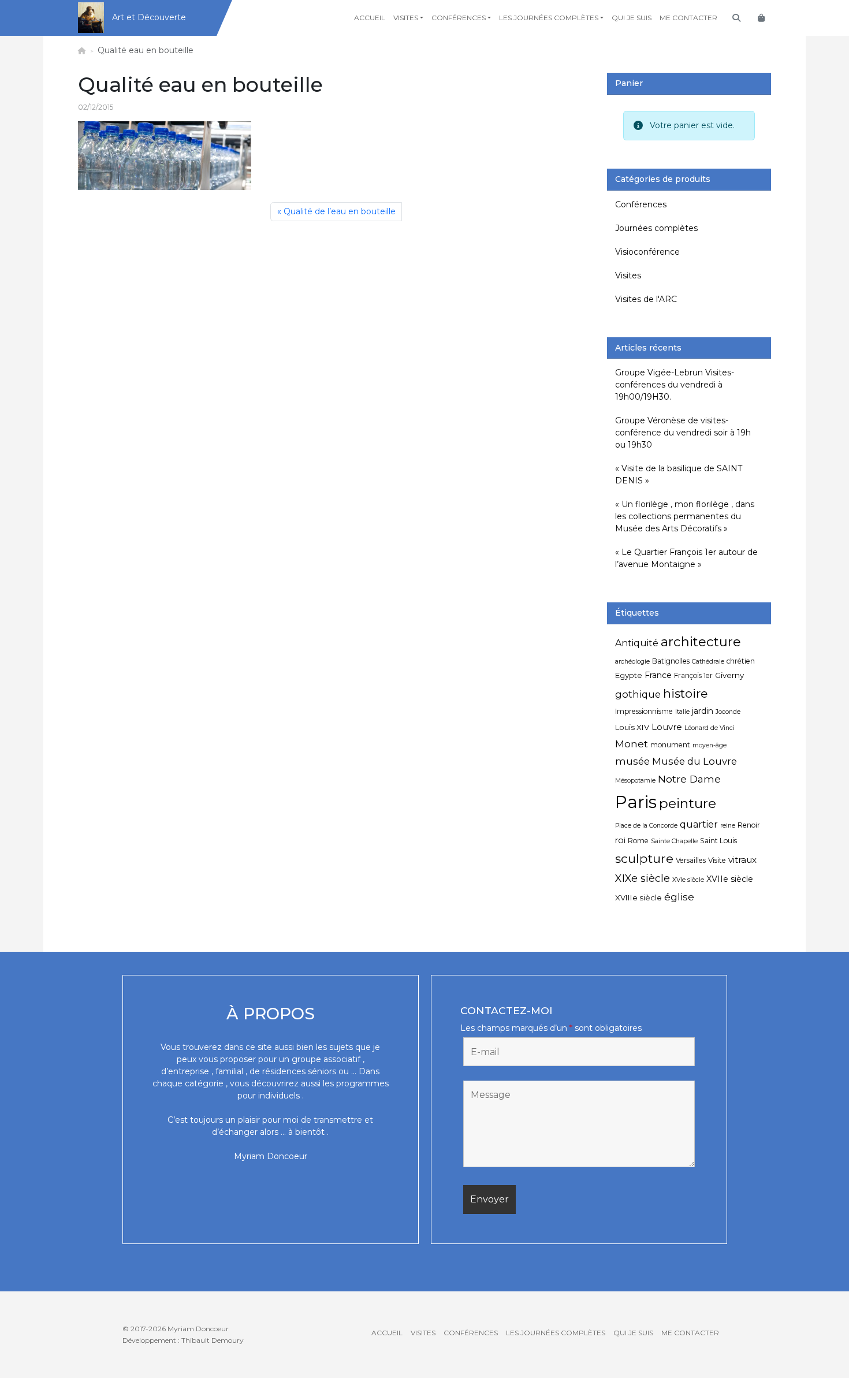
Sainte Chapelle (674, 841)
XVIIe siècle (729, 879)
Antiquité (636, 643)
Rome (638, 840)
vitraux (742, 859)
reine (727, 825)
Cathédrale (708, 661)
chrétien (741, 661)
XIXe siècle (642, 878)
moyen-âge (709, 745)
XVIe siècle (688, 880)
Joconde (728, 712)
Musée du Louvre (694, 761)
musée (632, 761)
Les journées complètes (548, 17)
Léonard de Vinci (709, 728)
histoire (685, 693)
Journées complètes (656, 228)
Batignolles (671, 661)
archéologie (632, 661)
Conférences (458, 17)
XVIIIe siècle (638, 897)
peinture (687, 803)
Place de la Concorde (646, 825)
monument (670, 744)
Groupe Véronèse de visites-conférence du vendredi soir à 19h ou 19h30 (683, 432)
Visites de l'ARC (646, 299)
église (679, 897)
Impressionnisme (644, 711)
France (658, 675)
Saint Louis (718, 840)
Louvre (666, 726)
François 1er (693, 675)
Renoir (749, 825)
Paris (636, 802)
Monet (631, 744)
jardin (702, 711)
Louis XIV (632, 727)
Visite (717, 860)
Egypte (628, 675)
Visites (405, 17)
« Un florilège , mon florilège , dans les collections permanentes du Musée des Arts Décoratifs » (684, 516)
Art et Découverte (149, 17)
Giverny (729, 675)
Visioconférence (647, 252)
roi (620, 840)
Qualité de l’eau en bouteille (340, 211)
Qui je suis (631, 17)
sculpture (644, 858)
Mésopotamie (635, 780)
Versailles (691, 860)
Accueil (369, 17)
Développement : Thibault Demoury (183, 1340)
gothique (638, 694)
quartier (699, 824)
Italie (682, 712)
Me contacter (688, 17)
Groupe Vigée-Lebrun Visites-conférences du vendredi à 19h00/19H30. (674, 384)
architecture (701, 642)
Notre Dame (689, 779)
